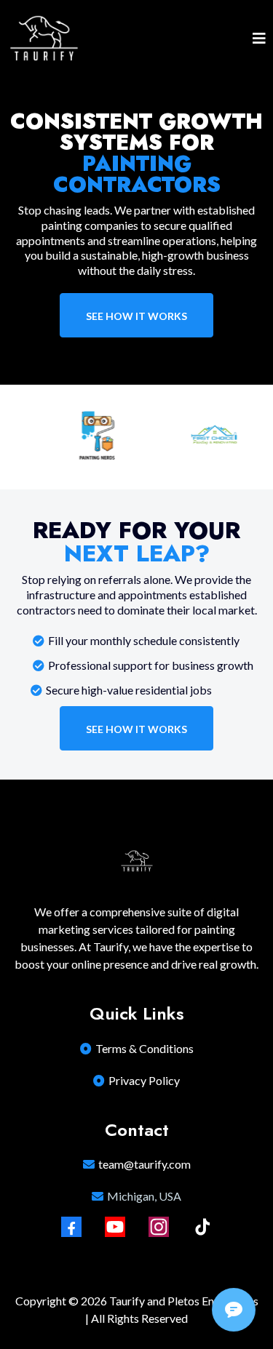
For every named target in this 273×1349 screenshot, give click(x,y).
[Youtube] (115, 1227)
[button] (259, 39)
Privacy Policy (144, 1080)
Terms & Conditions (144, 1048)
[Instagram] (159, 1227)
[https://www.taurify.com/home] (43, 39)
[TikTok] (202, 1227)
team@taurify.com (144, 1164)
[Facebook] (71, 1227)
